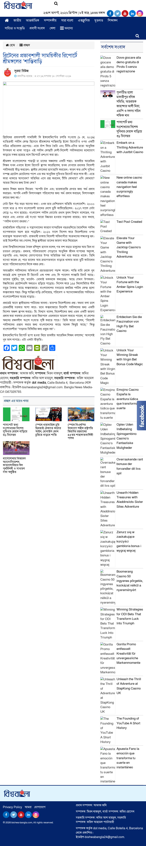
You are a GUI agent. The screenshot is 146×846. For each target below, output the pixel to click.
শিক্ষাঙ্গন (112, 20)
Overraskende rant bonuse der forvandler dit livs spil (130, 466)
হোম (12, 45)
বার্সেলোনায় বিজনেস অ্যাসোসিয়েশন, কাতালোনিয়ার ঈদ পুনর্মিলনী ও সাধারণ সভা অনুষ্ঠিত (14, 465)
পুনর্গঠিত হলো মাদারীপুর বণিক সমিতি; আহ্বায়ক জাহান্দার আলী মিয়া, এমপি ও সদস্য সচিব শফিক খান (128, 104)
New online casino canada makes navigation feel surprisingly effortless (129, 186)
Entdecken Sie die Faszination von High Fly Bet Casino (129, 324)
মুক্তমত (98, 20)
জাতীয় (17, 20)
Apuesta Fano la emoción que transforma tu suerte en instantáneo (128, 758)
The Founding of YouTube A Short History (128, 723)
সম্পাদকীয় (50, 20)
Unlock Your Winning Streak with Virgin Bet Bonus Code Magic (130, 357)
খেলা (52, 28)
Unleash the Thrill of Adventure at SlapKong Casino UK (129, 686)
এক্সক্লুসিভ (84, 20)
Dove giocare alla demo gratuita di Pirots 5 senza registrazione (129, 64)
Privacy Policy (12, 807)
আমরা (28, 807)
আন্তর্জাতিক (32, 20)
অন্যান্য (68, 28)
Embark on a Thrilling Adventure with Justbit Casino (130, 147)
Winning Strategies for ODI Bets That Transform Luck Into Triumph (130, 616)
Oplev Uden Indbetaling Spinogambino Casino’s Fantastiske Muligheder (126, 436)
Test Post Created (129, 222)
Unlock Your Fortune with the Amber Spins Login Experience (130, 284)
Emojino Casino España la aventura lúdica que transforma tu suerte (129, 398)
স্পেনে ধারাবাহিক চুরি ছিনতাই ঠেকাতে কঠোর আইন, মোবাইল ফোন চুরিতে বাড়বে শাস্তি (48, 430)
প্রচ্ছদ (26, 45)
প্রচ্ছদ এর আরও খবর (16, 401)
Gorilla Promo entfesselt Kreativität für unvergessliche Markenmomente (128, 653)
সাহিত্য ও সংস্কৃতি (15, 28)
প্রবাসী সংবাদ (37, 28)
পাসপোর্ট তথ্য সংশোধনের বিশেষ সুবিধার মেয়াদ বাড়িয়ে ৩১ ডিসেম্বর (15, 430)
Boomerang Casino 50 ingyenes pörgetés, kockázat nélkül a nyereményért (130, 580)
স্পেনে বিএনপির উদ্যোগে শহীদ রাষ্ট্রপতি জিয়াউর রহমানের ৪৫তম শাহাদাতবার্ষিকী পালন (80, 431)
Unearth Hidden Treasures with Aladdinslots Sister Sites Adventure (130, 500)
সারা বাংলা (67, 20)
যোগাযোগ (39, 807)
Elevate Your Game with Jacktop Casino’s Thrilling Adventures (129, 247)
